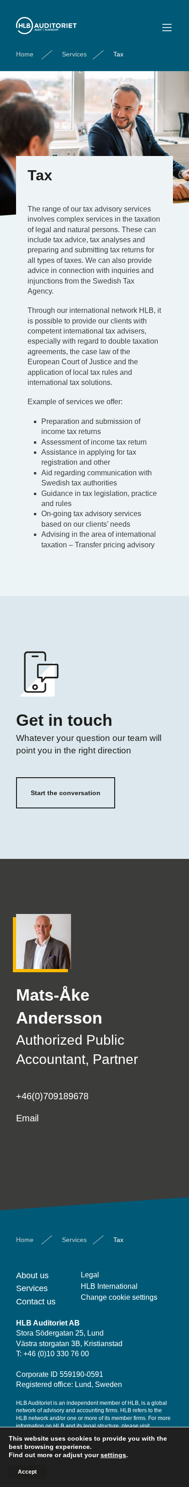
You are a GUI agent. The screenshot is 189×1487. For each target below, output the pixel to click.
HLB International (109, 1286)
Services (74, 54)
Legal (90, 1275)
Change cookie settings (119, 1297)
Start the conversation (65, 792)
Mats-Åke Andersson (59, 1006)
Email (27, 1118)
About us (32, 1275)
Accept (27, 1472)
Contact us (36, 1301)
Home (24, 54)
